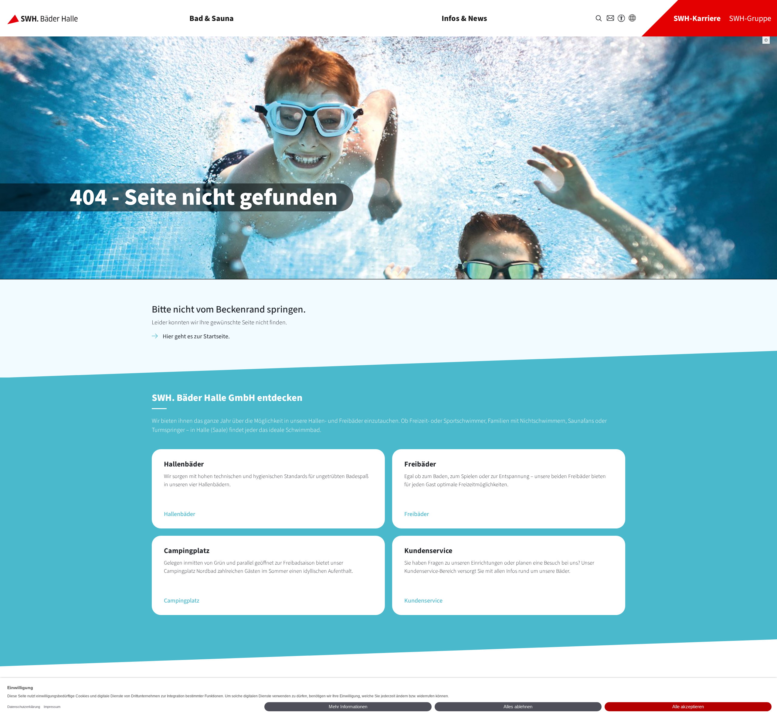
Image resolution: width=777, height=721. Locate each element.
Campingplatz (181, 600)
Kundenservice (423, 600)
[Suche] (599, 18)
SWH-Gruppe (750, 18)
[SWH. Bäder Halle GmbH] (47, 18)
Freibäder (416, 514)
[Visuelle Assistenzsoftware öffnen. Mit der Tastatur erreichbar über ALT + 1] (621, 18)
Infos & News (464, 18)
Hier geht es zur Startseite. (196, 336)
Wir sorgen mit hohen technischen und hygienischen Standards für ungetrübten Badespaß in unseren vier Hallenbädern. (266, 480)
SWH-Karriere (697, 18)
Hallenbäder (179, 514)
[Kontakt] (610, 18)
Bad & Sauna (211, 18)
